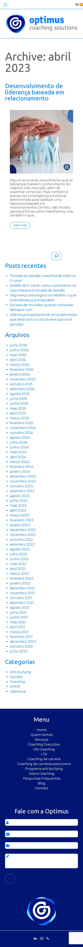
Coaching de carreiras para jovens (44, 764)
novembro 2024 (23, 428)
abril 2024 (18, 457)
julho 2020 (19, 651)
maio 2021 (18, 622)
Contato (41, 788)
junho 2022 (19, 559)
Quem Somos (42, 735)
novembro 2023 (23, 481)
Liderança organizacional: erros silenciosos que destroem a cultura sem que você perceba (43, 319)
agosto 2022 (20, 549)
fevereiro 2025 (21, 423)
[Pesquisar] (56, 256)
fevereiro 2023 (21, 520)
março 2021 (19, 632)
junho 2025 (19, 403)
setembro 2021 (22, 603)
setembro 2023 (22, 491)
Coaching (17, 682)
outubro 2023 (21, 486)
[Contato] (42, 938)
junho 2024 (19, 447)
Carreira (16, 677)
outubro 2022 (21, 540)
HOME (15, 686)
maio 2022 (18, 564)
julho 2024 (18, 442)
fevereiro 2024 (21, 467)
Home (42, 730)
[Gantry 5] (41, 23)
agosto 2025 (20, 394)
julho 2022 (18, 554)
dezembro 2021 (22, 588)
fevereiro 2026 (21, 369)
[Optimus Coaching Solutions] (41, 911)
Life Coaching (44, 749)
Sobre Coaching (41, 774)
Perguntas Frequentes (41, 778)
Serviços (41, 740)
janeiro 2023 (20, 525)
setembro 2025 (22, 389)
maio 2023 (18, 506)
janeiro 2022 (20, 583)
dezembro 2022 (23, 530)
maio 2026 (18, 355)
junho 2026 (19, 350)
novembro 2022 (23, 535)
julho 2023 (18, 501)
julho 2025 (18, 399)
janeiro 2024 (20, 472)
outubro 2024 (21, 433)
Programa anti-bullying (44, 769)
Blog (41, 783)
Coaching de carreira (43, 759)
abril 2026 (18, 360)
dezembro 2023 (23, 476)
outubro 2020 (21, 646)
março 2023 (19, 515)
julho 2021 (18, 612)
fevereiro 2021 (21, 637)
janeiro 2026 (20, 374)
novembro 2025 (23, 379)
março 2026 (19, 365)
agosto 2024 (20, 437)
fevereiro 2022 (21, 578)
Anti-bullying (20, 672)
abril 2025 (18, 413)
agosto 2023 (20, 496)
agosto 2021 (19, 608)
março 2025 (19, 418)
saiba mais (20, 225)
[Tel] (48, 938)
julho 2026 (18, 345)
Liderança (18, 691)
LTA (44, 754)
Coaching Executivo (44, 744)
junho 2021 (19, 617)
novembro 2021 (22, 593)
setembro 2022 (22, 544)
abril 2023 (18, 510)
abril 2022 (18, 569)
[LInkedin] (35, 938)
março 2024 (19, 462)
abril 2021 (17, 627)
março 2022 (19, 574)
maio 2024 (18, 452)
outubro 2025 (21, 384)
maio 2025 (18, 408)
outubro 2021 (21, 598)
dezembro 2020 (23, 642)
